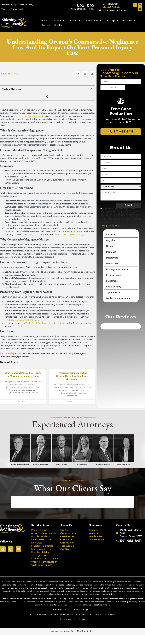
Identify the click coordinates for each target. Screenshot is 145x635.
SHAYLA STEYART (124, 464)
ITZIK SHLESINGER (40, 464)
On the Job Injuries (41, 565)
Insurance (111, 252)
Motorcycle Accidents (117, 269)
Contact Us (66, 539)
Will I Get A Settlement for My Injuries (45, 323)
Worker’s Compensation (13, 9)
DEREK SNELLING (103, 464)
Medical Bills (112, 263)
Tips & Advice (113, 292)
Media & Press (97, 536)
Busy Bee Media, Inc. (82, 631)
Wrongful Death (40, 555)
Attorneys (110, 20)
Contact (46, 25)
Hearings (110, 246)
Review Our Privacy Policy (72, 619)
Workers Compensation (118, 298)
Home (45, 20)
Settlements (112, 281)
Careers (93, 530)
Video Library (96, 539)
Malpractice (112, 257)
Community (67, 542)
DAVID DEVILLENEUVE (20, 464)
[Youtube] (140, 9)
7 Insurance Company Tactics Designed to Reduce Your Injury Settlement (72, 376)
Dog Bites (37, 542)
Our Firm (57, 20)
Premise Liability (40, 552)
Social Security (26, 5)
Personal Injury (8, 5)
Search (113, 88)
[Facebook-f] (135, 5)
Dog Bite (110, 240)
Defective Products (41, 539)
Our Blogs (65, 549)
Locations (73, 20)
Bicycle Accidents (41, 536)
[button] (77, 73)
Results (58, 25)
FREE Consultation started (19, 320)
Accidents (111, 234)
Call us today (7, 353)
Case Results (67, 536)
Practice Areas (92, 20)
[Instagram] (140, 5)
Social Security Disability (44, 558)
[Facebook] (3, 549)
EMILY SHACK (82, 464)
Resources (127, 20)
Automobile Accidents (43, 533)
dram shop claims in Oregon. (71, 234)
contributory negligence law (30, 116)
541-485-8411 (111, 7)
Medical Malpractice (42, 546)
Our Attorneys (68, 533)
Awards (93, 533)
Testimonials (67, 546)
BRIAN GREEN (61, 464)
